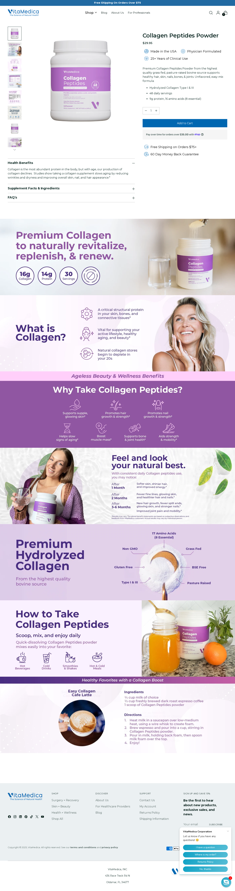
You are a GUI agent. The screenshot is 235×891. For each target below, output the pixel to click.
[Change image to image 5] (15, 97)
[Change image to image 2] (15, 49)
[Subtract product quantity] (146, 110)
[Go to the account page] (218, 12)
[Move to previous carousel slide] (107, 745)
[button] (226, 882)
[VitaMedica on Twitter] (37, 817)
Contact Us (147, 800)
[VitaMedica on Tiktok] (32, 817)
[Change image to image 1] (15, 33)
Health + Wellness (64, 812)
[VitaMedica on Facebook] (10, 817)
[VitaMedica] (23, 12)
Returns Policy (150, 812)
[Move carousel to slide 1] (113, 745)
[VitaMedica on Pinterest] (26, 817)
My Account (148, 806)
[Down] (15, 149)
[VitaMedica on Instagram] (15, 817)
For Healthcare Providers (112, 806)
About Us (101, 800)
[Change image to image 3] (15, 65)
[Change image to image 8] (15, 144)
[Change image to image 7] (15, 128)
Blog (98, 812)
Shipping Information (154, 818)
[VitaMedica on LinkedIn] (21, 817)
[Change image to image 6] (15, 113)
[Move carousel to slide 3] (122, 745)
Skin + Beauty (61, 806)
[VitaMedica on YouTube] (43, 817)
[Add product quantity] (156, 110)
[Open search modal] (210, 12)
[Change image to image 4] (15, 81)
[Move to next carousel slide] (127, 745)
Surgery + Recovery (65, 800)
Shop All (57, 818)
